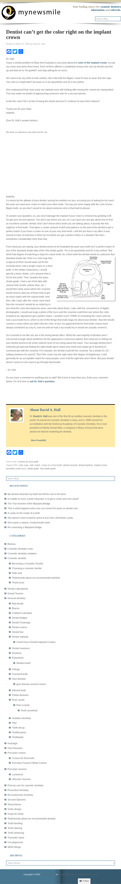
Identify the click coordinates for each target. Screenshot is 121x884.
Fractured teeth (20, 674)
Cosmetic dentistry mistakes (22, 553)
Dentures (17, 653)
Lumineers (17, 774)
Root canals (18, 700)
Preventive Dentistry (18, 790)
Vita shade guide (48, 468)
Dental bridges (19, 618)
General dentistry (16, 598)
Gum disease (19, 679)
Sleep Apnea (14, 804)
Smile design (14, 809)
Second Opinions (17, 799)
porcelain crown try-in (16, 468)
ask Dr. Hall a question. (42, 381)
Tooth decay (18, 727)
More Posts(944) (38, 440)
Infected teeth (19, 690)
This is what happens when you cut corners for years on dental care (43, 508)
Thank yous (18, 582)
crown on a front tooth (51, 465)
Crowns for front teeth (28, 461)
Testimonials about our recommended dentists (36, 578)
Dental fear (17, 632)
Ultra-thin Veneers (21, 779)
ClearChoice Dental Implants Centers (35, 642)
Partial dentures (20, 695)
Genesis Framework (68, 874)
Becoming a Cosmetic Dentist (27, 563)
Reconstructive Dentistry (20, 795)
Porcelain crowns (17, 753)
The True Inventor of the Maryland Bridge (29, 503)
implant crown (100, 465)
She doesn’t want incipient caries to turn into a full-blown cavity (40, 518)
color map (23, 465)
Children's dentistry (22, 613)
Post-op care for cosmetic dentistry (25, 785)
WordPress (85, 874)
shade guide (33, 468)
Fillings (16, 669)
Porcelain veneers (17, 769)
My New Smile (48, 874)
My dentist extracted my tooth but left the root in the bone (37, 494)
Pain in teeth (23, 705)
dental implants (86, 465)
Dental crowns (19, 627)
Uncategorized (15, 842)
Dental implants (20, 636)
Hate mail (17, 573)
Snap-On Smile (16, 814)
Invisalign (13, 743)
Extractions (18, 658)
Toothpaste (17, 737)
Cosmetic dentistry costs (20, 549)
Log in (95, 874)
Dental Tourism (15, 593)
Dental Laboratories (18, 589)
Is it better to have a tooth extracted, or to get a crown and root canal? (43, 499)
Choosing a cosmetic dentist (26, 568)
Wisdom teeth (23, 663)
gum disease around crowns (31, 684)
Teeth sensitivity (29, 710)
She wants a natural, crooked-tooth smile (29, 522)
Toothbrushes (19, 732)
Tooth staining (15, 828)
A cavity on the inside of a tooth (24, 513)
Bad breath (17, 603)
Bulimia (11, 544)
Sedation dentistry (21, 718)
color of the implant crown (92, 62)
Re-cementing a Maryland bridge (25, 527)
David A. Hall (40, 416)
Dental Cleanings (21, 622)
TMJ (14, 723)
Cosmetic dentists (17, 558)
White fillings (14, 847)
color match (34, 465)
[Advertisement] (60, 166)
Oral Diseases (15, 748)
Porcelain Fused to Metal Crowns (29, 763)
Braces (15, 608)
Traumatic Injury (16, 837)
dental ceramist (70, 465)
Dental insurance (21, 648)
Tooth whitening (16, 833)
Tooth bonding (15, 823)
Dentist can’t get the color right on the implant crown (58, 34)
